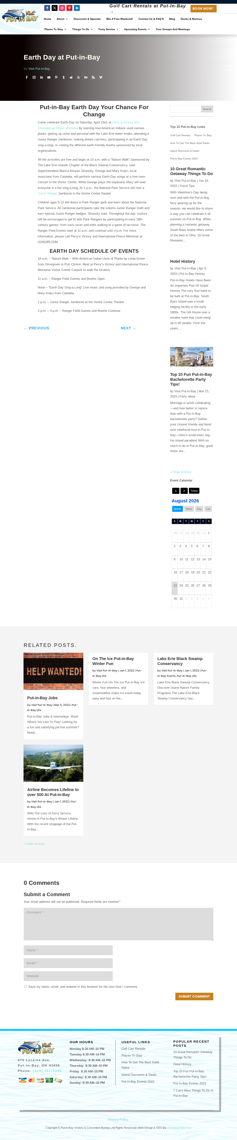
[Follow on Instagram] (62, 8)
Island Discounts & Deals (184, 151)
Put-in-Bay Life (186, 676)
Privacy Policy (118, 1119)
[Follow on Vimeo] (101, 77)
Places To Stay (53, 29)
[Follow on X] (55, 8)
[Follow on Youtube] (49, 77)
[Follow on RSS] (93, 77)
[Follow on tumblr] (64, 77)
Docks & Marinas (191, 19)
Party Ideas (187, 396)
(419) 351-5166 (47, 1071)
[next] (184, 491)
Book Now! (203, 8)
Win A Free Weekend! (119, 19)
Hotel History (182, 261)
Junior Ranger (47, 193)
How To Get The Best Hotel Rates (190, 143)
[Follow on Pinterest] (69, 8)
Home (47, 19)
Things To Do (80, 29)
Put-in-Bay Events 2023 (184, 158)
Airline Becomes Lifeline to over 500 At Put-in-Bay (53, 792)
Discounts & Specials (87, 19)
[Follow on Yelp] (78, 77)
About (60, 19)
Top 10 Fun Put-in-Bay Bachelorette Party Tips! (191, 379)
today (194, 490)
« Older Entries (180, 472)
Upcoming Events (135, 29)
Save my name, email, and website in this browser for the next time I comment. (83, 986)
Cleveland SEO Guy (179, 1127)
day (199, 508)
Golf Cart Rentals (180, 135)
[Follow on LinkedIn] (77, 8)
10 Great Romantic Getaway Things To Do (191, 171)
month (177, 508)
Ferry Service (107, 29)
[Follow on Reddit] (71, 77)
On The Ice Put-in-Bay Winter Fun (113, 661)
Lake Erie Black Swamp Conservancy (180, 661)
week (189, 508)
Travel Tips (187, 186)
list (208, 508)
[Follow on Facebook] (47, 8)
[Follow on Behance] (86, 77)
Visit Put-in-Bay (39, 68)
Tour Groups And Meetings (173, 29)
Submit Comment (194, 996)
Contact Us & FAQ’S (151, 19)
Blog (172, 19)
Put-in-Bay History (192, 274)
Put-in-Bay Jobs (42, 698)
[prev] (175, 491)
